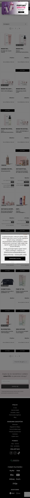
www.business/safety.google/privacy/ (15, 252)
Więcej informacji (9, 254)
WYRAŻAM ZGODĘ (15, 258)
